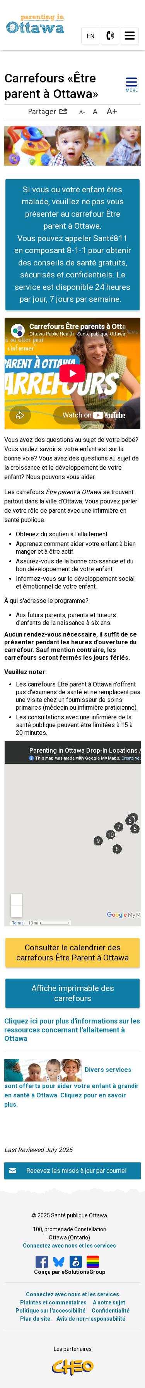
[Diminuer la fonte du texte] (82, 112)
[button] (47, 112)
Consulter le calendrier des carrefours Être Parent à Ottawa (72, 952)
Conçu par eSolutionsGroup (69, 1272)
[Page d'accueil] (38, 23)
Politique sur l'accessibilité (50, 1311)
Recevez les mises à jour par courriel (76, 1170)
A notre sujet (109, 1302)
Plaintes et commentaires (53, 1302)
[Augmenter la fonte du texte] (94, 112)
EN (90, 36)
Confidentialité (111, 1311)
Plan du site (35, 1319)
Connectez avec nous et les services (69, 1246)
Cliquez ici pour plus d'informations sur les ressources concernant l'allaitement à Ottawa (72, 1029)
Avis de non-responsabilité (90, 1319)
